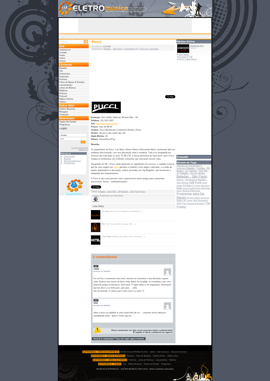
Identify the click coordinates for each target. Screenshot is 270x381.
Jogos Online (69, 156)
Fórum (62, 61)
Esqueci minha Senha (80, 148)
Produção (64, 114)
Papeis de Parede (151, 364)
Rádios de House (201, 198)
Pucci (142, 191)
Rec (103, 224)
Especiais (64, 76)
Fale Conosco (163, 352)
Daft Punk (195, 182)
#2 (96, 300)
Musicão (67, 159)
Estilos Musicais (67, 109)
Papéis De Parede (67, 122)
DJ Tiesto (196, 186)
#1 (96, 266)
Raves (181, 197)
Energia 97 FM (185, 57)
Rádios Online (66, 99)
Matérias (63, 90)
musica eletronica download (196, 188)
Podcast (63, 96)
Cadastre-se (64, 50)
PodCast (132, 360)
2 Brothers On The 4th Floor (188, 166)
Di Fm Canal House (188, 59)
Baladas (63, 68)
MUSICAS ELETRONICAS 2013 (134, 352)
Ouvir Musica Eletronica (188, 190)
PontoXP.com (69, 163)
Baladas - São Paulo (113, 49)
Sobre (62, 58)
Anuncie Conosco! (179, 352)
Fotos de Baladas (143, 356)
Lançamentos (65, 85)
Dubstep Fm (196, 46)
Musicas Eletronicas (72, 161)
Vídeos (62, 102)
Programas (64, 124)
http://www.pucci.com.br (107, 123)
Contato (63, 52)
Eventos (63, 79)
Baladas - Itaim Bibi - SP (109, 191)
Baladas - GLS (183, 171)
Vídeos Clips (172, 356)
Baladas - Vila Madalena (187, 180)
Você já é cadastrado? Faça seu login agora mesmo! (118, 338)
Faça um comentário (149, 49)
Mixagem (63, 112)
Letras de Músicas (146, 360)
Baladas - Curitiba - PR (198, 168)
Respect (190, 198)
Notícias (63, 93)
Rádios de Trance (184, 200)
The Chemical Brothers (193, 203)
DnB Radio (184, 54)
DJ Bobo (187, 185)
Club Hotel (106, 236)
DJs (61, 71)
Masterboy (205, 186)
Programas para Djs (190, 193)
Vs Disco (106, 211)
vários (116, 167)
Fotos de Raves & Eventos (72, 82)
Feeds (62, 55)
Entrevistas (64, 74)
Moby (179, 188)
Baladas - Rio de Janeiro (192, 173)
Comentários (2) (131, 49)
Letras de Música (67, 88)
